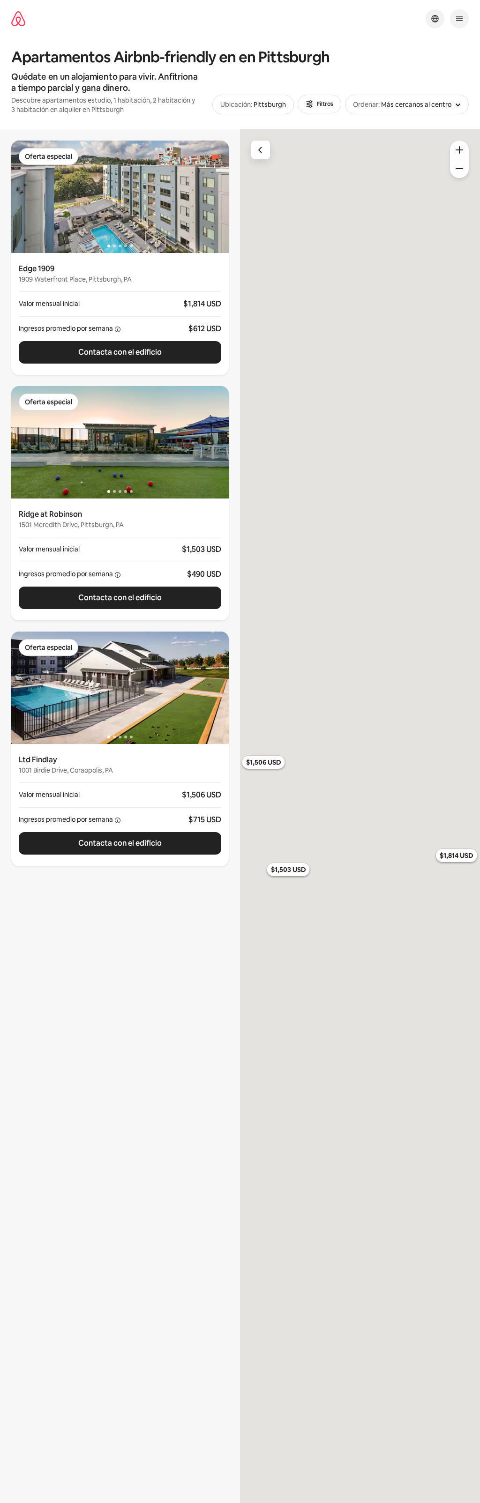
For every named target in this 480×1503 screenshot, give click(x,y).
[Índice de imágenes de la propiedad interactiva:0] (120, 197)
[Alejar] (459, 168)
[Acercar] (459, 150)
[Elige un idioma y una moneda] (435, 18)
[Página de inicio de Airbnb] (18, 19)
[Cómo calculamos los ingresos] (117, 329)
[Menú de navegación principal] (459, 18)
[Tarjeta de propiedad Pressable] (120, 314)
